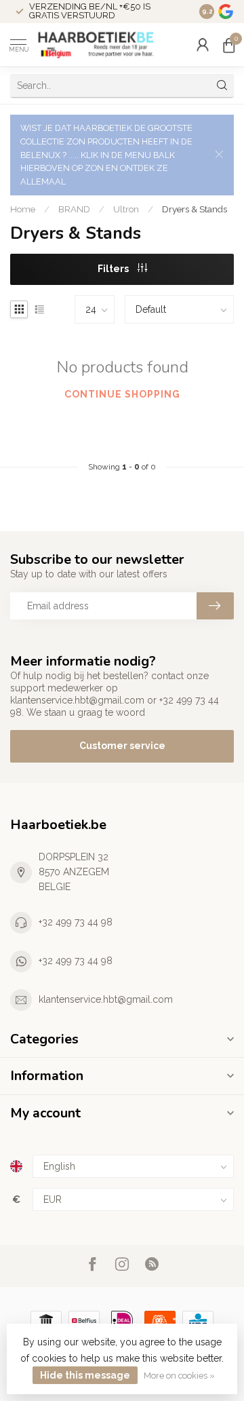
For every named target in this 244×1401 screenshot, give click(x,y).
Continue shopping (122, 394)
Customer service (122, 745)
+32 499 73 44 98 (76, 922)
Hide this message (85, 1375)
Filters (114, 268)
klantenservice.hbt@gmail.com (106, 999)
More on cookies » (179, 1375)
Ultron (126, 209)
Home (22, 209)
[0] (228, 44)
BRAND (74, 209)
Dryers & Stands (194, 209)
